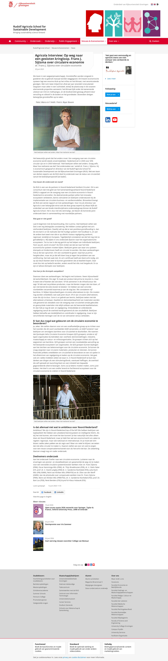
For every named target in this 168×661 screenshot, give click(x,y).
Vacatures (115, 582)
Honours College (39, 597)
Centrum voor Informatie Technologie (68, 594)
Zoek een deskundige (67, 584)
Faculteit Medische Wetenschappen (118, 605)
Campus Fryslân (117, 629)
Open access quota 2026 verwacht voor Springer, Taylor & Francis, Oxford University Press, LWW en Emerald (69, 509)
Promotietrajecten (40, 600)
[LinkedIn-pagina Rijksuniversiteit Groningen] (91, 565)
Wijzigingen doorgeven (93, 585)
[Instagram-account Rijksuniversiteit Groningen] (88, 565)
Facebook (47, 492)
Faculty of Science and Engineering (119, 622)
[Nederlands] (152, 4)
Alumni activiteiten (92, 579)
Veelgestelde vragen (40, 603)
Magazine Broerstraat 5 (94, 582)
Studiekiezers (38, 576)
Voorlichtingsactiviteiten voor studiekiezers (44, 580)
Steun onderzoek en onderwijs (96, 588)
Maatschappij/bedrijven (69, 576)
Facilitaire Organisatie (119, 636)
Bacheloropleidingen (40, 584)
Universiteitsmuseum (67, 599)
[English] (155, 4)
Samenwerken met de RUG (69, 590)
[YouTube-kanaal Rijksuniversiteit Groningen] (94, 565)
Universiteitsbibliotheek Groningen (68, 580)
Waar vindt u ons (117, 579)
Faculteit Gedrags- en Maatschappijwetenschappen (122, 591)
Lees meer (111, 79)
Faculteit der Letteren (119, 601)
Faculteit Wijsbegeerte (119, 618)
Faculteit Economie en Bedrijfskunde (119, 586)
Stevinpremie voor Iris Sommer (58, 524)
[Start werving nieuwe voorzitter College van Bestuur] (38, 544)
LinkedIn (60, 492)
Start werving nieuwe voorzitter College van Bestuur (67, 541)
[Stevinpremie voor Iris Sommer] (38, 527)
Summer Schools (39, 593)
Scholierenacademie (40, 590)
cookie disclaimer (79, 657)
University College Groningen (122, 626)
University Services (118, 632)
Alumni (88, 576)
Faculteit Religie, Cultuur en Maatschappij (121, 597)
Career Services (65, 602)
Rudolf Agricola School (41, 48)
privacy (66, 657)
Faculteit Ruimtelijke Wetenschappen (118, 613)
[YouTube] (115, 119)
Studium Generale (66, 605)
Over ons (115, 576)
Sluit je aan (111, 94)
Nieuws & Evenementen (60, 48)
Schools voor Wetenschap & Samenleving (69, 609)
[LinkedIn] (108, 119)
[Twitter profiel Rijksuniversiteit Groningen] (86, 565)
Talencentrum (64, 587)
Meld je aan (111, 109)
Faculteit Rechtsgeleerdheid (121, 609)
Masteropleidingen (40, 587)
